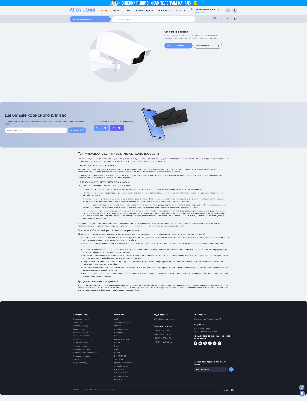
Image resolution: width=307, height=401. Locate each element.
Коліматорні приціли (91, 199)
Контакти (180, 10)
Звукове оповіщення (81, 346)
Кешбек (117, 336)
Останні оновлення (122, 373)
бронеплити (101, 189)
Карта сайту (119, 369)
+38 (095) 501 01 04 (162, 334)
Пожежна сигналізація (82, 336)
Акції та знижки (79, 359)
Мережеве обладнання (82, 339)
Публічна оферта (121, 376)
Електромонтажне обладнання (85, 352)
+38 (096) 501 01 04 (163, 330)
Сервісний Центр (121, 329)
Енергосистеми (79, 329)
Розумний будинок (80, 342)
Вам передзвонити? (201, 12)
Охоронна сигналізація (82, 332)
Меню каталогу (84, 19)
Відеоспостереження (81, 319)
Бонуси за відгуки (121, 339)
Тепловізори (87, 205)
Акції (116, 319)
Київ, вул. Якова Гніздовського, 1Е (207, 319)
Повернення (119, 332)
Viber (115, 128)
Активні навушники (90, 211)
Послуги (139, 10)
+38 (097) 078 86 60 (163, 342)
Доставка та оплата (122, 322)
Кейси (116, 346)
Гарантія (117, 326)
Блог (129, 10)
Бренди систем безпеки (123, 363)
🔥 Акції (104, 10)
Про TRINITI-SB (120, 356)
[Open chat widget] (302, 393)
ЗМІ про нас (119, 359)
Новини (117, 352)
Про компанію (163, 10)
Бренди (149, 10)
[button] (220, 19)
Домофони (77, 322)
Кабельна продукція (81, 349)
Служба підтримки (204, 46)
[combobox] (153, 19)
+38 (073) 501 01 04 (162, 338)
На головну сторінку (175, 45)
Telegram (99, 128)
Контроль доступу (80, 326)
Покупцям (116, 10)
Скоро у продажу (80, 363)
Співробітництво (121, 366)
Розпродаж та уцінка (81, 356)
